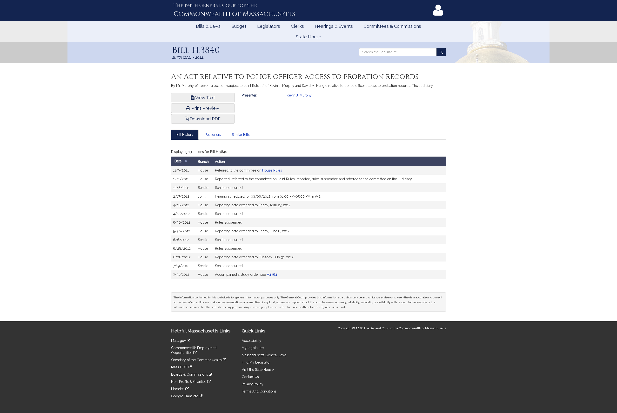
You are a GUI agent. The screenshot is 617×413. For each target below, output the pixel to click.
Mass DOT (179, 367)
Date (178, 161)
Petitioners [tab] (213, 135)
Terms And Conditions (259, 391)
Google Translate (185, 396)
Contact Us (250, 377)
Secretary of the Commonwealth (197, 360)
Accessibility (251, 341)
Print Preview (204, 108)
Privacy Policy (252, 384)
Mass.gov (179, 341)
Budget (238, 26)
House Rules (272, 170)
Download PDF (204, 118)
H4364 (272, 274)
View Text (204, 97)
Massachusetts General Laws (264, 355)
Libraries (178, 389)
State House (308, 36)
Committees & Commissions (392, 26)
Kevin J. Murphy (299, 95)
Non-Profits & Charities (189, 382)
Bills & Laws (208, 26)
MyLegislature (253, 348)
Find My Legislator (256, 362)
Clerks (297, 26)
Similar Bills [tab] (241, 135)
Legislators (268, 26)
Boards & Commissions (190, 374)
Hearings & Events (334, 26)
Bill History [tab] (184, 135)
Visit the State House (258, 370)
